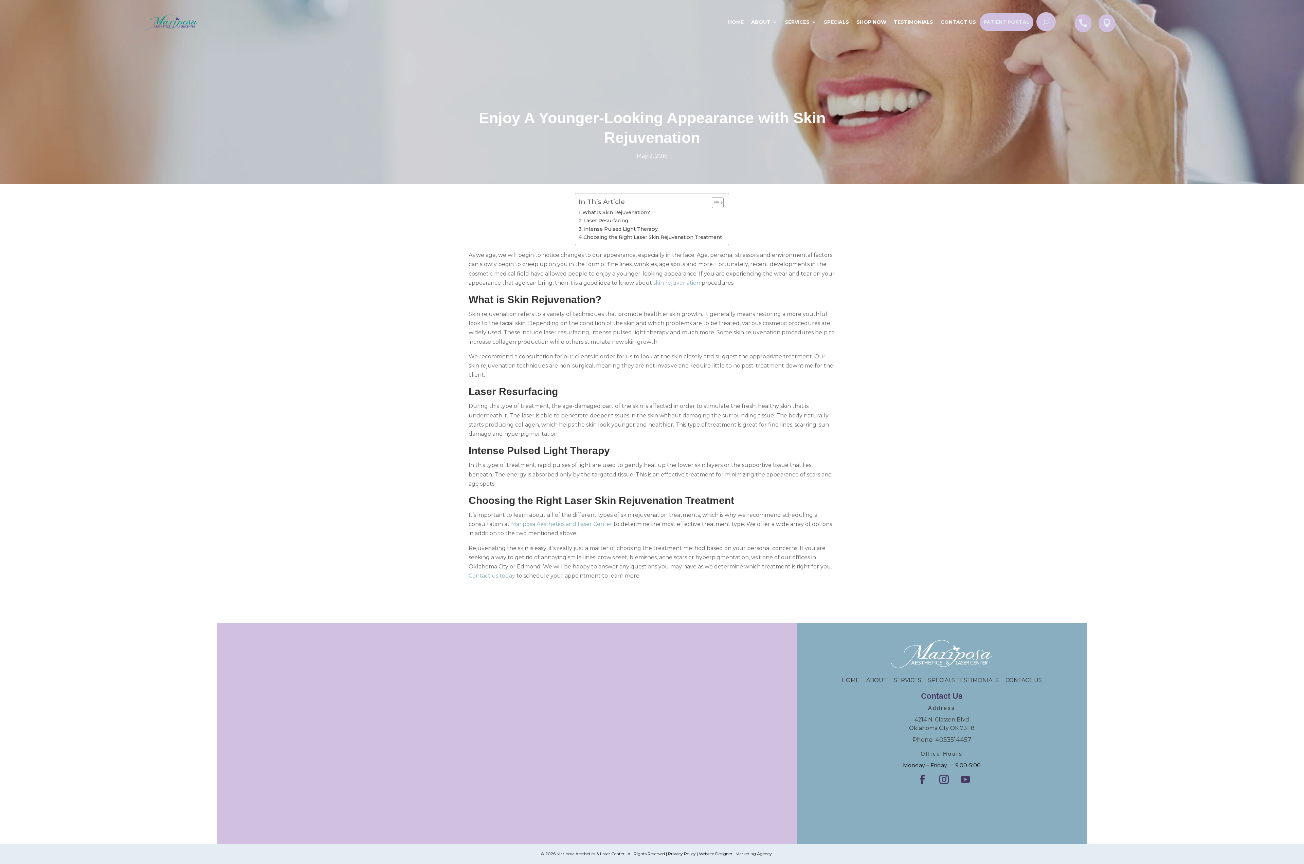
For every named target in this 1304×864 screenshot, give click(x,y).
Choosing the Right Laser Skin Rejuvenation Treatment (652, 237)
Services (797, 22)
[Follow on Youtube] (965, 779)
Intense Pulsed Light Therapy (620, 229)
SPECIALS (836, 22)
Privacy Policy (682, 853)
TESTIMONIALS (981, 680)
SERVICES (907, 680)
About (761, 22)
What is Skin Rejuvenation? (616, 212)
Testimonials (913, 22)
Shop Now (871, 22)
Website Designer (715, 853)
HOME (853, 680)
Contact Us (958, 22)
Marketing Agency (754, 853)
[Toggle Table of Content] (714, 202)
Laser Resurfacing (605, 221)
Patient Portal (1006, 22)
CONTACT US (1024, 680)
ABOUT (876, 680)
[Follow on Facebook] (922, 779)
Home (736, 22)
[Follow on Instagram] (944, 779)
